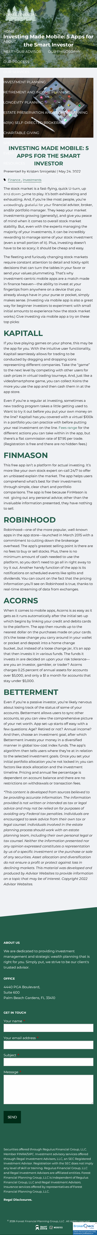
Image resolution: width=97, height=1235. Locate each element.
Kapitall (23, 333)
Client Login (15, 173)
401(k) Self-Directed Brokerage (34, 122)
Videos (59, 183)
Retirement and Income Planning (36, 92)
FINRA (21, 1154)
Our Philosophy (64, 51)
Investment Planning (24, 82)
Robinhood (30, 520)
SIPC (30, 1154)
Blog (40, 183)
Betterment (31, 692)
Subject (27, 1055)
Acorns (21, 600)
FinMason (26, 455)
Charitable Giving (21, 133)
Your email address (37, 1038)
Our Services (16, 72)
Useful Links (16, 183)
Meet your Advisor (22, 51)
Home (8, 31)
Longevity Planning (23, 102)
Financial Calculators (58, 173)
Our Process (16, 62)
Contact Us (14, 194)
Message (28, 1072)
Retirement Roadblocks (27, 204)
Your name (30, 1021)
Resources (14, 163)
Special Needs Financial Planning (37, 143)
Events (10, 153)
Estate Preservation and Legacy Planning (45, 112)
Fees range (68, 428)
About (9, 41)
